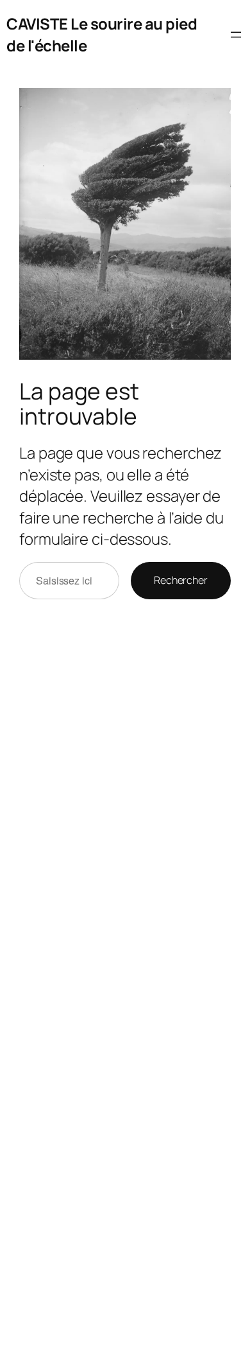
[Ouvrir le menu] (236, 34)
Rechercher (181, 580)
